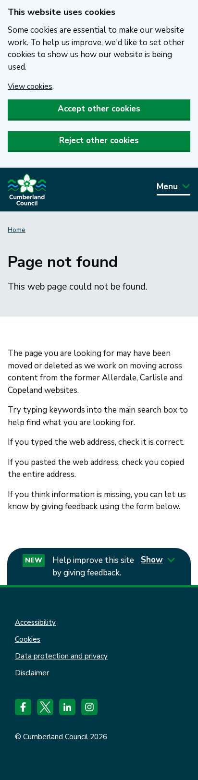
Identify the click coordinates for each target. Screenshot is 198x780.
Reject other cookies (99, 140)
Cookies (27, 639)
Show (152, 559)
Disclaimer (32, 673)
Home (16, 229)
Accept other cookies (99, 108)
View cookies (30, 86)
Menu (167, 186)
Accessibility (35, 622)
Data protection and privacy (61, 656)
